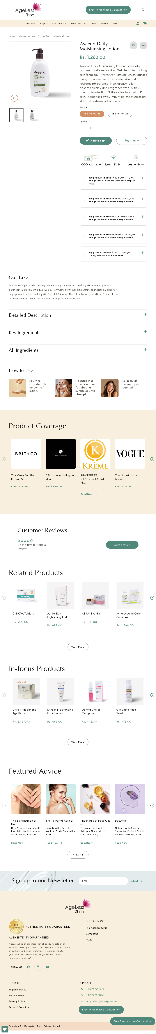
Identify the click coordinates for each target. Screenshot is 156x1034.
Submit (134, 881)
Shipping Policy (17, 989)
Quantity (84, 121)
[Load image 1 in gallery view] (16, 115)
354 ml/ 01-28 (120, 113)
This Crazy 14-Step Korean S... (23, 477)
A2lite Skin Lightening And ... (59, 615)
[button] (143, 10)
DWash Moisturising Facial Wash (60, 711)
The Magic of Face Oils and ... (95, 822)
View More (78, 646)
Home (11, 36)
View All (78, 854)
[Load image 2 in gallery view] (32, 115)
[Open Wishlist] (5, 1029)
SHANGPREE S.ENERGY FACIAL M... (92, 479)
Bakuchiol (121, 820)
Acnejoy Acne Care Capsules (128, 615)
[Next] (152, 459)
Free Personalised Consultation (133, 1021)
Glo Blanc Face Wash (126, 711)
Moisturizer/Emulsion (26, 36)
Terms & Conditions (20, 1007)
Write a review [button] (122, 544)
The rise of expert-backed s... (127, 477)
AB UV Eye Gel (91, 613)
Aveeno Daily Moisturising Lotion (53, 36)
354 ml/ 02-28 (92, 113)
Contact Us (91, 933)
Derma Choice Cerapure (91, 711)
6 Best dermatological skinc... (60, 477)
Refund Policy (17, 995)
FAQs (88, 939)
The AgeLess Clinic (96, 927)
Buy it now (132, 140)
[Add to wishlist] (133, 45)
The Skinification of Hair (23, 822)
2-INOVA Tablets (23, 613)
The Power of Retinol (59, 820)
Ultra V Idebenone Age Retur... (24, 711)
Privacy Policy (17, 1001)
